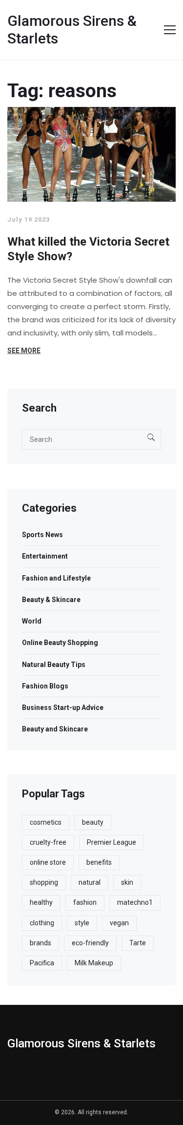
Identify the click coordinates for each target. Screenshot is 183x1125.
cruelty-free (48, 842)
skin (127, 882)
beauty (92, 822)
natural (90, 882)
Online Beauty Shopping (60, 642)
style (82, 923)
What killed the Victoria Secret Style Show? (88, 249)
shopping (44, 882)
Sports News (42, 535)
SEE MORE (24, 350)
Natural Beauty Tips (53, 664)
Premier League (111, 842)
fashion (85, 902)
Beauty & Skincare (51, 600)
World (31, 621)
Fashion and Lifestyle (56, 578)
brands (40, 943)
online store (48, 862)
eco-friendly (90, 943)
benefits (99, 862)
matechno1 (135, 902)
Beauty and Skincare (55, 729)
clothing (42, 923)
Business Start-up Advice (62, 707)
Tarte (137, 943)
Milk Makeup (94, 963)
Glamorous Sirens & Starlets (72, 29)
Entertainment (45, 556)
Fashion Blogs (45, 686)
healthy (41, 902)
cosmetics (45, 822)
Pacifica (42, 963)
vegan (119, 923)
